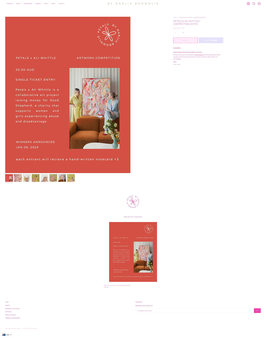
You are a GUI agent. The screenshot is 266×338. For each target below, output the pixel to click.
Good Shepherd (199, 55)
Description (177, 47)
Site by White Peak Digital (30, 328)
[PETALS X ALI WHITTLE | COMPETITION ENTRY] (133, 252)
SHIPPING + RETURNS (12, 308)
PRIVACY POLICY (10, 315)
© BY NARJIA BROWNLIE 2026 (12, 328)
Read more (177, 64)
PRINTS (7, 305)
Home (175, 17)
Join (257, 310)
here (179, 59)
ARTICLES (8, 312)
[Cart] (259, 3)
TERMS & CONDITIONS (12, 318)
